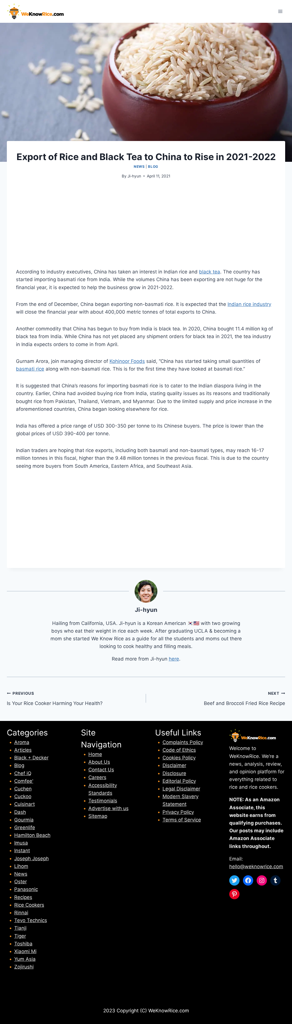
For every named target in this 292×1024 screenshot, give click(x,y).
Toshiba (23, 944)
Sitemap (97, 816)
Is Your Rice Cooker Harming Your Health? (55, 698)
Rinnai (21, 912)
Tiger (20, 936)
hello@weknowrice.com (256, 866)
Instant (22, 850)
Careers (97, 777)
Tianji (20, 928)
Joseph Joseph (31, 858)
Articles (23, 750)
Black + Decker (31, 758)
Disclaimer (174, 765)
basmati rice (30, 369)
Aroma (21, 742)
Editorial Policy (179, 781)
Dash (20, 812)
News (139, 166)
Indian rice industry (249, 304)
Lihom (21, 866)
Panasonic (26, 889)
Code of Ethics (179, 750)
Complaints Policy (183, 742)
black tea (209, 272)
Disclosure (174, 773)
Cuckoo (22, 796)
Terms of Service (182, 820)
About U (98, 762)
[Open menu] (280, 11)
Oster (20, 881)
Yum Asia (25, 959)
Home (95, 754)
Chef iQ (22, 773)
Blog (153, 166)
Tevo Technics (30, 920)
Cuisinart (24, 804)
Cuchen (23, 789)
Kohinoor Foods (127, 361)
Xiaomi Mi (25, 951)
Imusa (21, 843)
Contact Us (101, 769)
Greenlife (24, 827)
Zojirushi (24, 967)
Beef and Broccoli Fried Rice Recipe (244, 698)
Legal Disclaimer (181, 789)
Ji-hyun (134, 176)
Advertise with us (108, 808)
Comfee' (23, 781)
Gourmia (24, 820)
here (174, 659)
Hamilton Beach (32, 835)
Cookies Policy (179, 758)
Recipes (23, 897)
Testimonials (102, 801)
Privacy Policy (178, 812)
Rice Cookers (29, 905)
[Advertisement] (146, 228)
